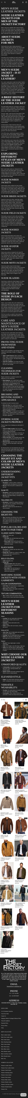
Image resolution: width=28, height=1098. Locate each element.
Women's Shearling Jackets (7, 1072)
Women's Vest (4, 1089)
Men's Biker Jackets (5, 1049)
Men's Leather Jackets (5, 1034)
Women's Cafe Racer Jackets (7, 1084)
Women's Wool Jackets (6, 1077)
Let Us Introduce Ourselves (7, 1011)
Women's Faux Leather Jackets (7, 1067)
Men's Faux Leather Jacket (6, 1037)
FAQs (2, 1027)
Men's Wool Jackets (5, 1046)
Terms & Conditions (5, 1020)
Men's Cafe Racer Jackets (6, 1053)
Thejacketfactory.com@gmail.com (14, 986)
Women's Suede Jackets (6, 1070)
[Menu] (1, 2)
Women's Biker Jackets (6, 1079)
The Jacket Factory (10, 1093)
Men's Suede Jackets (5, 1039)
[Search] (5, 2)
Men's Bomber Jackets (6, 1051)
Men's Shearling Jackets (6, 1042)
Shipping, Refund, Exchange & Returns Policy (11, 1018)
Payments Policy (4, 1023)
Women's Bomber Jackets (6, 1082)
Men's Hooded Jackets (5, 1056)
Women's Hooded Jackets (6, 1086)
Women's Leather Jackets (6, 1065)
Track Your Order (5, 1013)
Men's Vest (3, 1058)
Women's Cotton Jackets (6, 1075)
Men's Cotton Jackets (5, 1044)
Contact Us (3, 1016)
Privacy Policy (4, 1025)
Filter (4, 699)
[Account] (23, 2)
